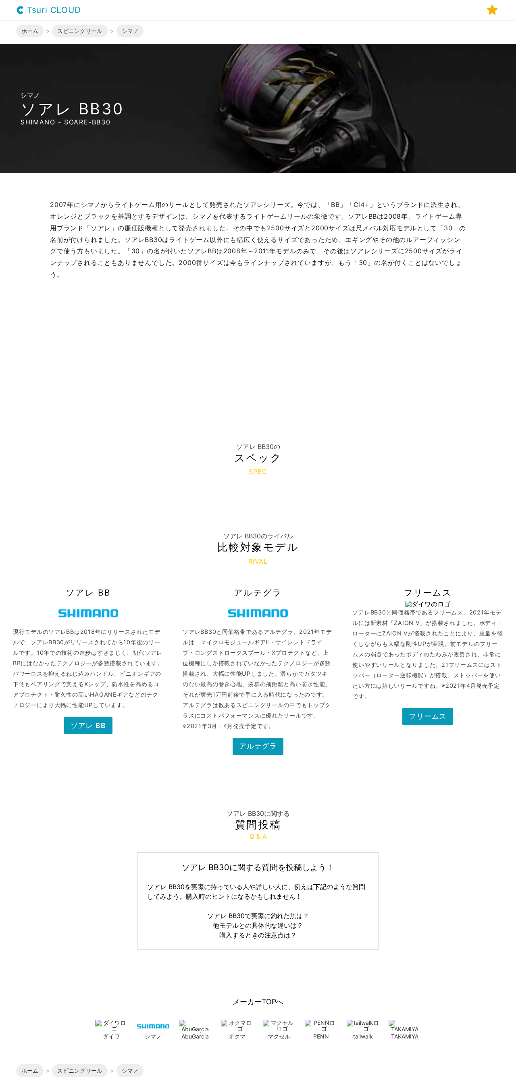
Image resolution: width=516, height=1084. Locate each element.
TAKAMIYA (404, 1036)
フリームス (428, 716)
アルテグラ (258, 746)
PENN (321, 1036)
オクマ (237, 1036)
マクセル (279, 1036)
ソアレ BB (88, 725)
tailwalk (363, 1036)
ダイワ (111, 1036)
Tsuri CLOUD (52, 10)
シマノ (153, 1036)
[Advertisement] (258, 340)
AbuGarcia (195, 1036)
